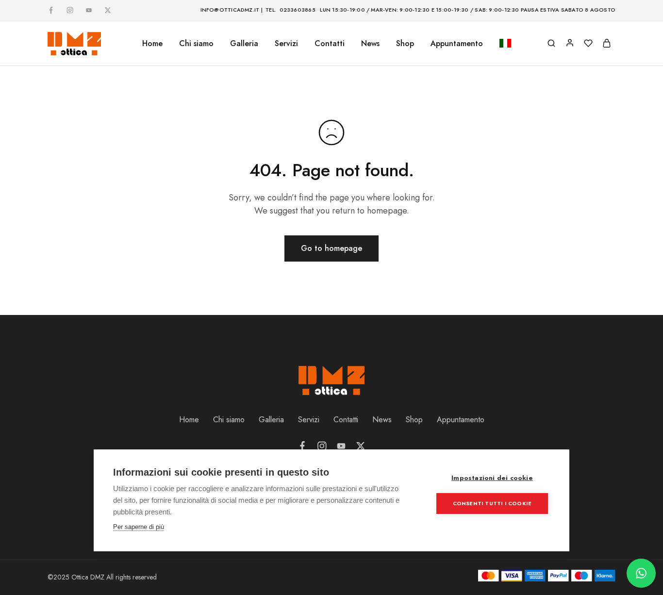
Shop (405, 43)
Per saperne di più (138, 526)
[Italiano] (505, 43)
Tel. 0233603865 (290, 10)
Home (152, 43)
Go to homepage (331, 248)
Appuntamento (457, 43)
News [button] (370, 43)
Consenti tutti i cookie (492, 503)
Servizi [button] (286, 43)
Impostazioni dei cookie (492, 477)
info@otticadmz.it (230, 10)
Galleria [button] (244, 43)
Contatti (330, 43)
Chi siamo (196, 43)
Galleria (271, 419)
